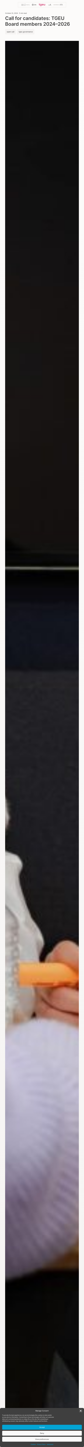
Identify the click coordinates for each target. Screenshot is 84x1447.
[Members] (58, 5)
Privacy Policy (41, 1444)
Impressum (50, 1444)
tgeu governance (26, 32)
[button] (81, 1411)
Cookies (33, 1444)
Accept (42, 1427)
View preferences (42, 1439)
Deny (42, 1433)
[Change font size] (49, 5)
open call (10, 32)
